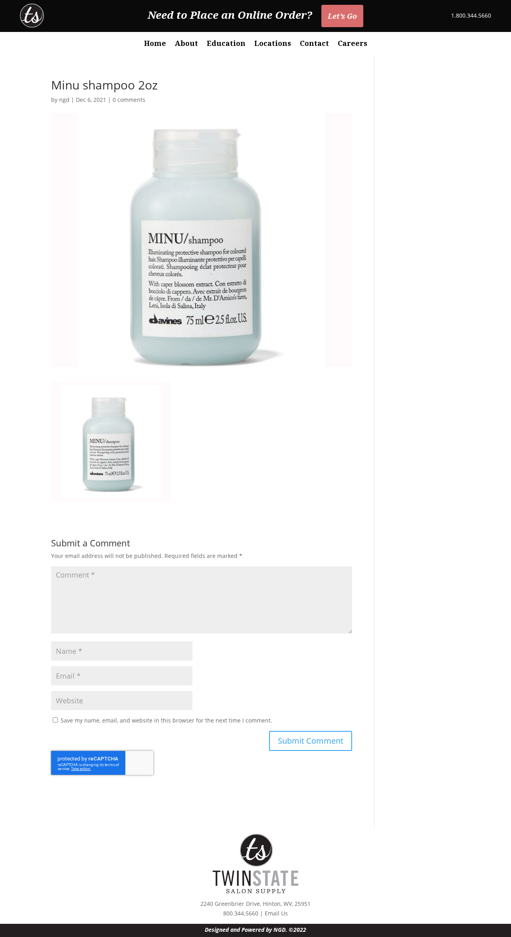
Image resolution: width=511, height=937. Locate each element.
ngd (64, 99)
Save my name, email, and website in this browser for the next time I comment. (166, 720)
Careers (352, 44)
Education (226, 44)
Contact (314, 44)
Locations (272, 44)
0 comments (129, 99)
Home (155, 44)
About (186, 44)
